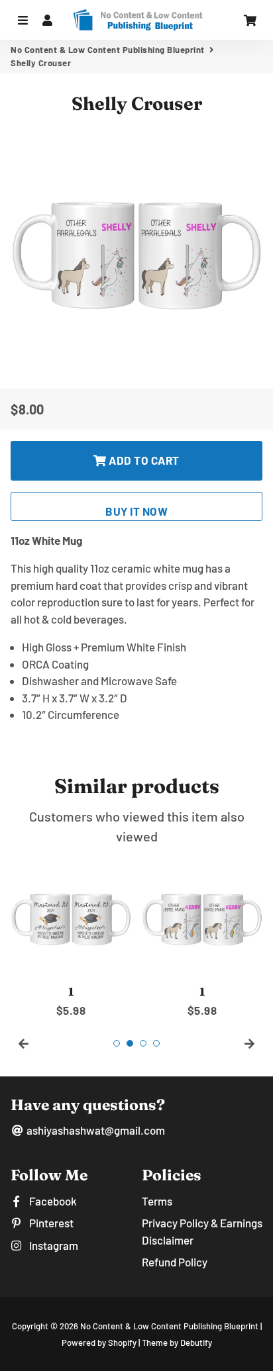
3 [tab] (143, 1043)
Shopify (122, 1342)
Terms (157, 1200)
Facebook (52, 1200)
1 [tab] (116, 1043)
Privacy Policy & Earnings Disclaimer (202, 1231)
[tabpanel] (71, 938)
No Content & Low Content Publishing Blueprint (108, 49)
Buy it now (136, 511)
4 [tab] (156, 1043)
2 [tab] (130, 1043)
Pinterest (50, 1222)
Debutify (196, 1342)
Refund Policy (174, 1261)
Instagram (52, 1245)
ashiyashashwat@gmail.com (95, 1130)
